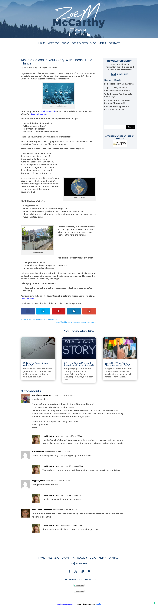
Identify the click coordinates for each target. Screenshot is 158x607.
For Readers (80, 43)
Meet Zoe (53, 43)
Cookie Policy (80, 591)
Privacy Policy (80, 585)
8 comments (51, 67)
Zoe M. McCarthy (30, 67)
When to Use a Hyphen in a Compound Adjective (116, 108)
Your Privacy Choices (86, 604)
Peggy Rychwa (38, 480)
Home (41, 43)
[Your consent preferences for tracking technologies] (154, 603)
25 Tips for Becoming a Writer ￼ (119, 84)
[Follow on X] (76, 34)
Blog (93, 43)
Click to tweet (27, 298)
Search (131, 127)
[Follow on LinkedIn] (88, 34)
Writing (42, 67)
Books (65, 43)
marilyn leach (38, 451)
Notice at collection (65, 604)
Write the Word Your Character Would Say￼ (117, 364)
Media (102, 43)
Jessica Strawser (38, 114)
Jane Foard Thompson (42, 509)
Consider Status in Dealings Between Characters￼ (117, 101)
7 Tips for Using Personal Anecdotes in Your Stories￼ (117, 89)
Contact (114, 43)
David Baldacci (48, 111)
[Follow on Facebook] (69, 34)
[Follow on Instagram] (82, 34)
